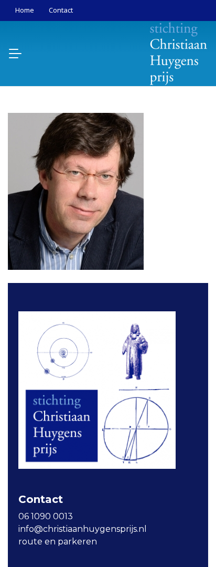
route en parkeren (57, 542)
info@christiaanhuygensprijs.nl (82, 529)
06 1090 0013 (45, 516)
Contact (61, 10)
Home (24, 10)
